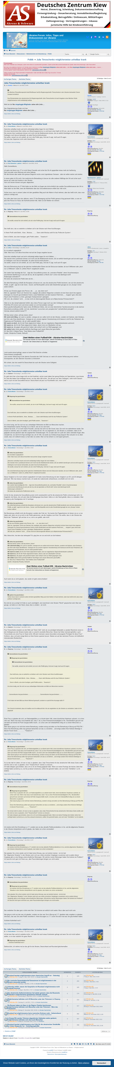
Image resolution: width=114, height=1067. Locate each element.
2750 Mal (101, 151)
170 (94, 250)
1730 (94, 181)
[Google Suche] (108, 54)
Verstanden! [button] (101, 1063)
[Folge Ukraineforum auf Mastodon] (95, 37)
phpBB (51, 1050)
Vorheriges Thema (10, 79)
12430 (94, 99)
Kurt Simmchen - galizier (94, 177)
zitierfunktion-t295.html (38, 70)
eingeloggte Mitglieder (49, 67)
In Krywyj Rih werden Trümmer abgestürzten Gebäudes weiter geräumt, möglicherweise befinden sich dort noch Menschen (32, 1019)
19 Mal (98, 261)
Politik (30, 59)
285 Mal (99, 193)
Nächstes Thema (24, 79)
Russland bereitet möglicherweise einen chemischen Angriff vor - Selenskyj (33, 975)
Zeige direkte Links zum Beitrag (12, 113)
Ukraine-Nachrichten (42, 977)
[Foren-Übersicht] (17, 40)
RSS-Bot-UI (13, 1021)
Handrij (89, 95)
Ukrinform (41, 1021)
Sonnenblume (91, 136)
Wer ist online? (8, 1036)
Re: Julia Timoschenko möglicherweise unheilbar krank (25, 124)
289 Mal (101, 262)
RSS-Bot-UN (13, 977)
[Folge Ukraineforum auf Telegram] (99, 37)
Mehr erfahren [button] (83, 1063)
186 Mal (99, 109)
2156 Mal (101, 111)
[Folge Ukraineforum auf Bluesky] (87, 37)
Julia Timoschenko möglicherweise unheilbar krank (61, 59)
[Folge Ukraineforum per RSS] (107, 37)
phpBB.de (64, 1052)
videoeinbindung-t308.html (19, 75)
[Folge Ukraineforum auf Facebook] (91, 37)
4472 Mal (99, 149)
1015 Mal (101, 194)
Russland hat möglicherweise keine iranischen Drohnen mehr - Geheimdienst (34, 1013)
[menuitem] (6, 50)
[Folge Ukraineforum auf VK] (103, 37)
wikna (89, 247)
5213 (94, 140)
